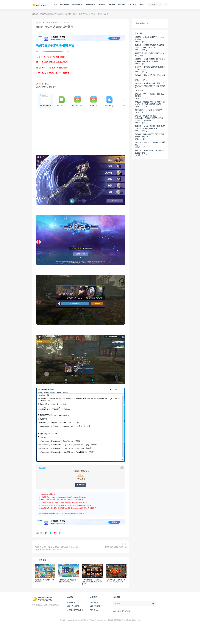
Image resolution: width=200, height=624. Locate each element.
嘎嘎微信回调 (95, 606)
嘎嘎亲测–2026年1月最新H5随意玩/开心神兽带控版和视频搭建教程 (150, 127)
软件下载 (121, 4)
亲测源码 (101, 4)
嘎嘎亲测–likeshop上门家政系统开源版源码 (150, 144)
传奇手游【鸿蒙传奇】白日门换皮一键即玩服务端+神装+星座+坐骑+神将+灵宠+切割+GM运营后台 (57, 548)
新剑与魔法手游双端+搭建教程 (74, 513)
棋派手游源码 (77, 4)
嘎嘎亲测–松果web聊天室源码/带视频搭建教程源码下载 (149, 136)
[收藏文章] (45, 533)
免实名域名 (132, 4)
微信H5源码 (64, 4)
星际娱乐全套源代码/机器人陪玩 (147, 53)
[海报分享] (59, 533)
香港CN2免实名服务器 (75, 610)
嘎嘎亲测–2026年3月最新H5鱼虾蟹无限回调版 (149, 95)
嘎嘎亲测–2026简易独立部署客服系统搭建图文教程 (149, 152)
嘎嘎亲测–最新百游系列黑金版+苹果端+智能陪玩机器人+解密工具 (149, 46)
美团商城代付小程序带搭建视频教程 (148, 110)
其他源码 (111, 4)
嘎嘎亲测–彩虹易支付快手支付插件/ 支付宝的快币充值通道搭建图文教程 (150, 103)
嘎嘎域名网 (71, 602)
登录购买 (81, 485)
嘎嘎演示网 (94, 610)
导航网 (141, 4)
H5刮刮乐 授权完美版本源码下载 (115, 547)
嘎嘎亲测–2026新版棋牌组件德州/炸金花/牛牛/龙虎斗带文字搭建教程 (150, 60)
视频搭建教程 (90, 4)
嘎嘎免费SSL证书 (73, 606)
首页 (55, 4)
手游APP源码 (83, 14)
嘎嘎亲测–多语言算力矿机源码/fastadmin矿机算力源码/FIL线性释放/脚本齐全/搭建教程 (149, 118)
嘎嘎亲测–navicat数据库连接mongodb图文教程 (149, 38)
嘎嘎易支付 (94, 602)
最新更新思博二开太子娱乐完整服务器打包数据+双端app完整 (92, 582)
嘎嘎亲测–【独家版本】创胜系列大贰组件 (150, 77)
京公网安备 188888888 (132, 620)
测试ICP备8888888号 (115, 620)
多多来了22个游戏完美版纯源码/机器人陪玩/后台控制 (150, 68)
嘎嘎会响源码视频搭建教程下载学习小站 (53, 14)
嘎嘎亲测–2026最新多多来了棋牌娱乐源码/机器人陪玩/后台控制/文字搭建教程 (150, 86)
